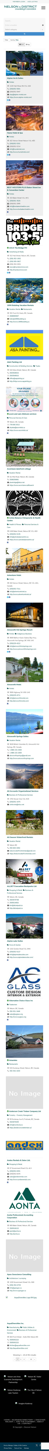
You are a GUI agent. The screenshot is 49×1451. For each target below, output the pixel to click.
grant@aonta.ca (15, 1231)
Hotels (11, 82)
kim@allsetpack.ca (16, 905)
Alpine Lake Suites (15, 941)
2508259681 (14, 479)
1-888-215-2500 (16, 750)
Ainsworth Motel (14, 684)
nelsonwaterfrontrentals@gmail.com (23, 851)
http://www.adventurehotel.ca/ (20, 594)
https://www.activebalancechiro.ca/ (22, 540)
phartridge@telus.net (17, 482)
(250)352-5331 (15, 143)
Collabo (15, 1445)
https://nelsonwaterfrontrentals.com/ (23, 854)
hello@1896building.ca (18, 319)
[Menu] (42, 7)
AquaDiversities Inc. (15, 1323)
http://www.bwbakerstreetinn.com (22, 209)
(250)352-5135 (15, 534)
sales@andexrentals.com (18, 1177)
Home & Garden (15, 945)
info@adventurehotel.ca (18, 591)
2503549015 (14, 373)
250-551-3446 (15, 1011)
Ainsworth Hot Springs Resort (19, 630)
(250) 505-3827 (15, 261)
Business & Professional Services (21, 795)
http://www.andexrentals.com (20, 1179)
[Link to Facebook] (40, 1446)
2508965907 (14, 316)
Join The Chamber (25, 1422)
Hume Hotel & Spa (15, 133)
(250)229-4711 (15, 695)
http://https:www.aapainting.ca (20, 381)
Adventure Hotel (14, 575)
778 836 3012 (15, 425)
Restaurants (27, 309)
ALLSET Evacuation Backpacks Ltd (22, 886)
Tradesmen (13, 1005)
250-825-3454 (15, 848)
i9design (10, 1445)
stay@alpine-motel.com (18, 94)
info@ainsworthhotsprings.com (21, 646)
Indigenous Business (24, 634)
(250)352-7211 (15, 589)
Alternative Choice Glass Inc (21, 1000)
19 (31, 1359)
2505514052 (14, 903)
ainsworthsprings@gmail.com (20, 755)
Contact (27, 1423)
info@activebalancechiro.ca (19, 537)
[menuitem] (19, 1)
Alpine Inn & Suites (15, 78)
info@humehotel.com (17, 149)
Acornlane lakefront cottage (19, 469)
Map (28, 44)
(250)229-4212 (15, 643)
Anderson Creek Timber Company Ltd (25, 1111)
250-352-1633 (15, 1071)
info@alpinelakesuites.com (19, 954)
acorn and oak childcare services (22, 414)
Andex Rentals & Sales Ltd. (18, 1160)
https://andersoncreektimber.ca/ (21, 1128)
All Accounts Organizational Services (22, 791)
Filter (6, 40)
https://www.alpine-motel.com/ (21, 97)
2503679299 (14, 1122)
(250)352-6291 (15, 1171)
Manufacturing (14, 1327)
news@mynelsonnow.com (19, 267)
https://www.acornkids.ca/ (19, 430)
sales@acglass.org (16, 1014)
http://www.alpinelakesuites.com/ (21, 957)
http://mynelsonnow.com (18, 270)
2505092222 (14, 1340)
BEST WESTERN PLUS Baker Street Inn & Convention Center (24, 188)
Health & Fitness (15, 524)
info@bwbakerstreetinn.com (20, 206)
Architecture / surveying (17, 1278)
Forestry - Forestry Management (20, 1115)
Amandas (13, 1060)
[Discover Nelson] (20, 7)
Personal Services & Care (18, 418)
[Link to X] (37, 1446)
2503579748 (14, 900)
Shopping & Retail (15, 890)
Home (7, 1420)
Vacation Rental (14, 309)
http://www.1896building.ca (19, 322)
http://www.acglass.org (18, 1017)
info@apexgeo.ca (16, 1288)
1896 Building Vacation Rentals (20, 305)
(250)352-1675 (15, 802)
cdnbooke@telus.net (17, 804)
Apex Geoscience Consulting (19, 1274)
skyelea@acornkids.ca (17, 427)
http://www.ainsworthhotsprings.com (23, 649)
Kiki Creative (23, 1445)
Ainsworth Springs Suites (17, 736)
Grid (22, 44)
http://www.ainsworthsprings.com (22, 758)
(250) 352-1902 (15, 258)
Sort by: (14, 40)
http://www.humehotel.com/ (20, 152)
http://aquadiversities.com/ (19, 1348)
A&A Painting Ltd (14, 362)
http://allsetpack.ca (16, 908)
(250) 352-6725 (15, 1285)
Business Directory (22, 1420)
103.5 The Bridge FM (18, 248)
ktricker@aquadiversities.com (20, 1345)
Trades (37, 366)
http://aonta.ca (14, 1234)
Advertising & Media (16, 252)
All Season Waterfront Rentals (20, 837)
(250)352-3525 (15, 201)
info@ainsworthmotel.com (19, 698)
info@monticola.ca (16, 1125)
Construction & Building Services (20, 366)
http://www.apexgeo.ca (18, 1291)
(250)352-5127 (15, 952)
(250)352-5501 (15, 89)
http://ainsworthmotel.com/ (19, 701)
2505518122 (14, 1228)
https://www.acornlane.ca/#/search (22, 485)
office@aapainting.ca (17, 378)
